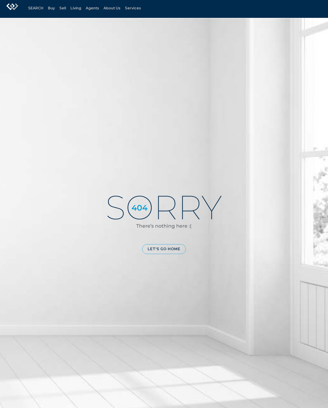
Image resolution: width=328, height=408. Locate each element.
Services (133, 8)
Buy (51, 8)
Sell (62, 8)
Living (76, 8)
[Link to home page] (12, 9)
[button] (164, 249)
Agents (92, 8)
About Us (112, 8)
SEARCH (36, 8)
